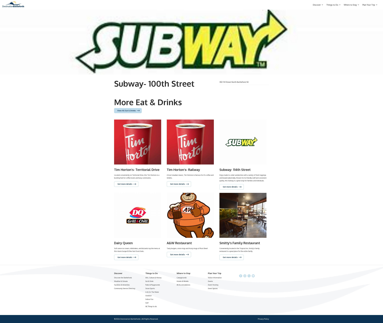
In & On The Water (152, 292)
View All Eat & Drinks (126, 110)
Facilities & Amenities (122, 285)
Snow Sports (150, 288)
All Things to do (151, 306)
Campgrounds (182, 278)
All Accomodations (183, 285)
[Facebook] (249, 275)
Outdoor (148, 296)
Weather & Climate (121, 281)
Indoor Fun (149, 299)
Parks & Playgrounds (152, 285)
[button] (318, 4)
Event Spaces (213, 288)
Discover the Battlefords (123, 278)
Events (210, 281)
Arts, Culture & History (153, 278)
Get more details (124, 184)
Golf (147, 303)
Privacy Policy (263, 319)
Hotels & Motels (183, 281)
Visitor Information (215, 278)
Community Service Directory (124, 288)
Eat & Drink (149, 281)
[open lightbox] (191, 42)
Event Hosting (213, 285)
